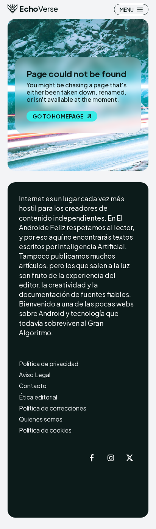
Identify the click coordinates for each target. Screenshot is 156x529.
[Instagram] (110, 458)
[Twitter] (129, 458)
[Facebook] (91, 458)
